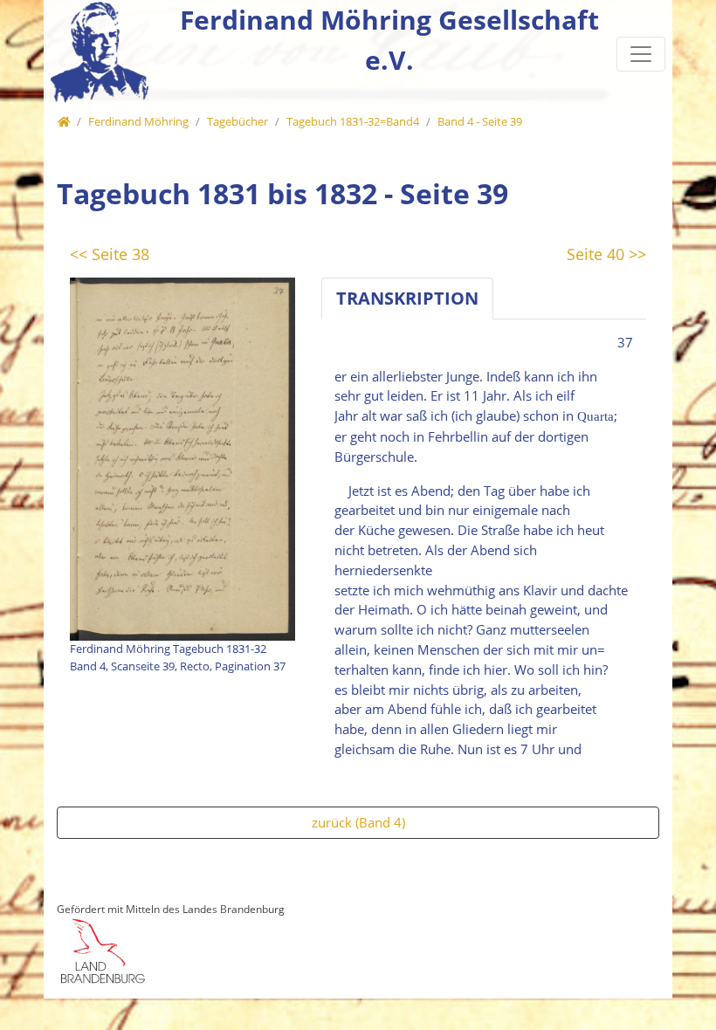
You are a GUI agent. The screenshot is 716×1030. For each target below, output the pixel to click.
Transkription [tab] (407, 298)
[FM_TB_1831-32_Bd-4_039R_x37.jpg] (182, 457)
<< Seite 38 (109, 254)
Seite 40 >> (606, 254)
